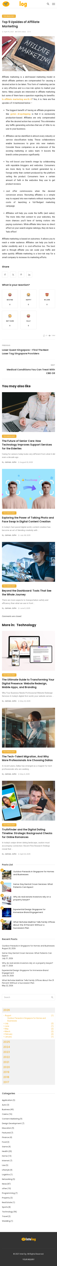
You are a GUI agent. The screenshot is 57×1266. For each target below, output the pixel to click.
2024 (6, 1047)
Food (4, 1142)
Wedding (6, 1221)
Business (6, 1109)
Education (6, 1128)
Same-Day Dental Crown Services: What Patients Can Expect (33, 886)
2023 (6, 1052)
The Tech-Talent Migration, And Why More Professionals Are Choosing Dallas (27, 758)
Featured (6, 1132)
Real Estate (7, 1202)
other (4, 1188)
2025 (6, 1042)
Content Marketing (10, 1118)
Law (3, 1165)
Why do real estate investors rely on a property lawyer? (32, 898)
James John (10, 462)
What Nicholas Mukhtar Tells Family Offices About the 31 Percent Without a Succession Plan (34, 925)
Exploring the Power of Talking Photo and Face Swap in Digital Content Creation (28, 519)
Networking (7, 1179)
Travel (5, 1216)
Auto (4, 1105)
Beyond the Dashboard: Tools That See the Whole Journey (26, 592)
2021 (6, 1062)
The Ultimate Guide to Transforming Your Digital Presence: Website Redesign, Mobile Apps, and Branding (28, 683)
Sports (5, 1207)
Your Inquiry (28, 1259)
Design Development (11, 1123)
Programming (8, 1193)
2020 (6, 1067)
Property (6, 1197)
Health (5, 1151)
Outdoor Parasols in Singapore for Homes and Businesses (33, 873)
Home (5, 1156)
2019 (6, 1072)
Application (7, 1100)
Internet (5, 1160)
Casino (5, 1114)
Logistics (6, 1174)
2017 (6, 1082)
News (4, 1183)
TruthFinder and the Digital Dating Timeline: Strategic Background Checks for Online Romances (27, 833)
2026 (6, 1010)
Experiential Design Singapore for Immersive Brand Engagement (29, 911)
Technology (8, 16)
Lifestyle (6, 1170)
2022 (6, 1057)
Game (5, 1146)
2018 (6, 1077)
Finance (5, 1137)
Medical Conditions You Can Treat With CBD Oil (31, 371)
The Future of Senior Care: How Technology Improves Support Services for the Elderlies (27, 444)
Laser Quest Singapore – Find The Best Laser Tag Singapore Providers (25, 351)
